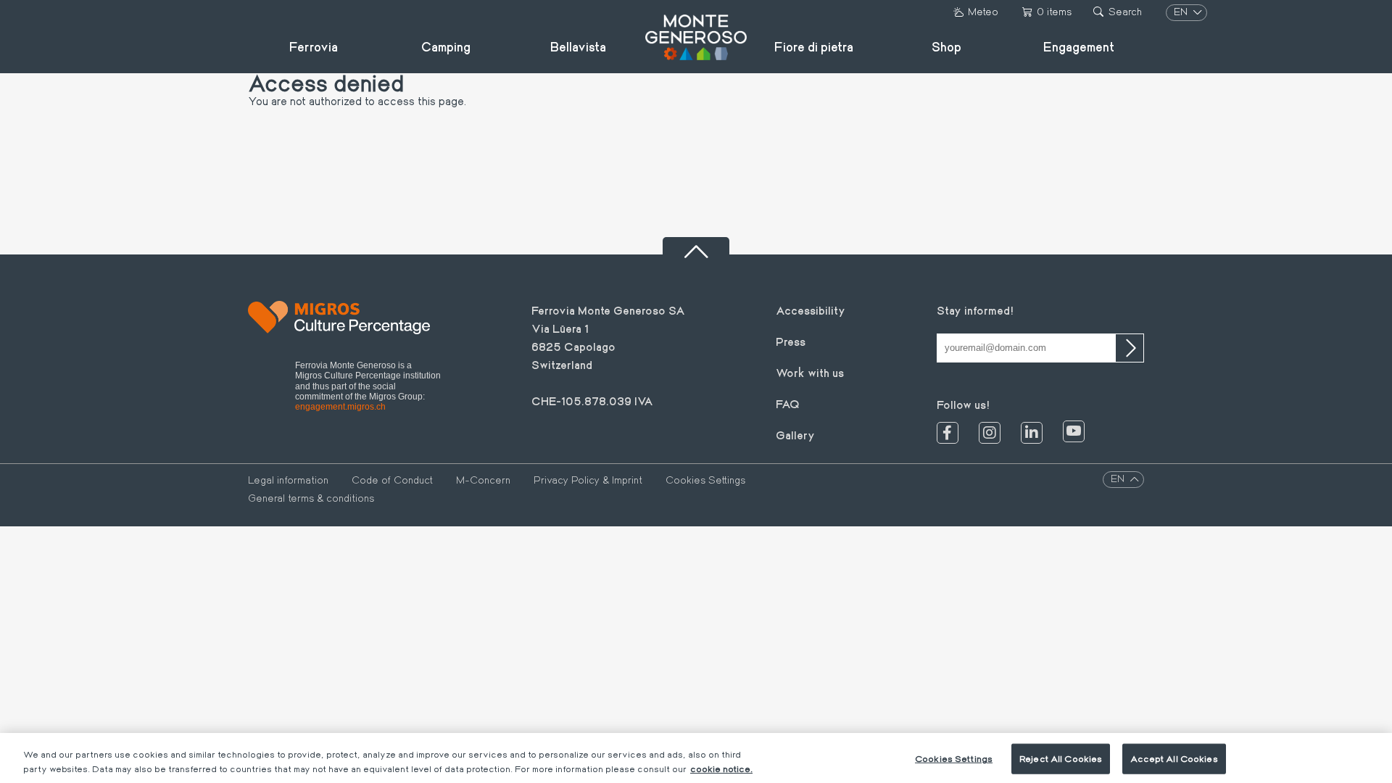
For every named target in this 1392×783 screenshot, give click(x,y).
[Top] (696, 245)
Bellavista (578, 46)
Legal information (288, 480)
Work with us (810, 372)
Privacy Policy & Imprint (588, 480)
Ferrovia (313, 46)
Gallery (795, 435)
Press (790, 341)
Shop (946, 46)
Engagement (1078, 46)
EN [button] (1182, 11)
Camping (446, 46)
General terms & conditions (311, 498)
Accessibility (810, 310)
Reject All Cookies (1060, 758)
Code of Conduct (392, 480)
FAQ (788, 403)
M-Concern (483, 480)
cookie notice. (721, 768)
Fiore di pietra (813, 46)
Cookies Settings (705, 480)
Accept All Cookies (1173, 758)
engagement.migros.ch (340, 407)
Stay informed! (975, 310)
